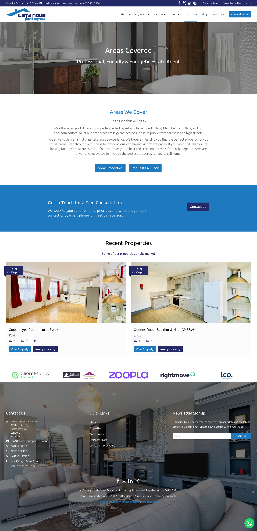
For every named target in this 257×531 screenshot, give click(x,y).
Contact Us (218, 14)
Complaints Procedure (102, 445)
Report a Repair (211, 3)
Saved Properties (232, 3)
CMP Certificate (98, 439)
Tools (173, 14)
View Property (19, 349)
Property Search (138, 14)
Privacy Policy (141, 496)
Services (159, 14)
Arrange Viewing (45, 349)
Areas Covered (98, 434)
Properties (95, 428)
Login (248, 3)
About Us (189, 14)
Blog (204, 14)
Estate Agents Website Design (119, 501)
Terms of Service (161, 496)
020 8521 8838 (91, 3)
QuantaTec (150, 501)
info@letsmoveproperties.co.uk (60, 3)
